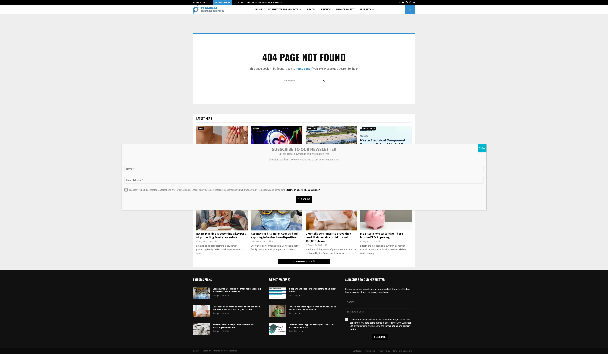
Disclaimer (370, 351)
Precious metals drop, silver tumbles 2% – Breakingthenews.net (234, 326)
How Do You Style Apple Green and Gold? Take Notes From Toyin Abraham (312, 308)
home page (303, 68)
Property (365, 9)
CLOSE (482, 148)
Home (258, 9)
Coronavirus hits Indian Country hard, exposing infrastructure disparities (274, 235)
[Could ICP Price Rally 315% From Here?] (276, 143)
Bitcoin (311, 9)
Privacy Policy (384, 351)
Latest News (204, 118)
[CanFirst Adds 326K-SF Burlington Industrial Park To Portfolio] (331, 143)
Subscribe (380, 337)
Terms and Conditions (402, 351)
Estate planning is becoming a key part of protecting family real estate (221, 235)
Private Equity (345, 9)
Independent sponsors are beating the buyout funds (312, 290)
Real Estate (312, 128)
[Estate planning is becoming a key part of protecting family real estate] (222, 213)
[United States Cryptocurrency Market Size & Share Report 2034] (277, 329)
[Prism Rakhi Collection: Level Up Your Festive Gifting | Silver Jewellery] (222, 143)
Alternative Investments (283, 9)
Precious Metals (369, 128)
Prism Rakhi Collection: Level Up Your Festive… (262, 2)
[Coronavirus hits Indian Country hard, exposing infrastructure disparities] (276, 213)
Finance (326, 9)
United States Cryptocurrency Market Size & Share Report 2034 (312, 326)
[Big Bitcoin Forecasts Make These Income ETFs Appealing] (386, 213)
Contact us (357, 351)
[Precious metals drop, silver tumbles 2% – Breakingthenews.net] (201, 329)
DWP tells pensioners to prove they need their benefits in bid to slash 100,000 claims (328, 237)
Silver (201, 128)
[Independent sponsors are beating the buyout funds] (277, 293)
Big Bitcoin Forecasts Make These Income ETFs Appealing (381, 235)
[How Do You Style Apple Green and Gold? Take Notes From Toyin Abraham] (277, 311)
